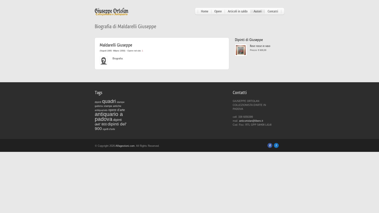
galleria (99, 106)
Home (204, 11)
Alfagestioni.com (125, 145)
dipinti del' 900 (111, 126)
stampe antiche (112, 106)
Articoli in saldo (238, 11)
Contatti (273, 11)
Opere (218, 11)
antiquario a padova (109, 116)
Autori (258, 11)
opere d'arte (116, 110)
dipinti (98, 102)
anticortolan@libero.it (251, 120)
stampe (121, 102)
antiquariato (101, 110)
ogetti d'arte (109, 129)
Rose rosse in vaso (260, 46)
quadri (109, 101)
